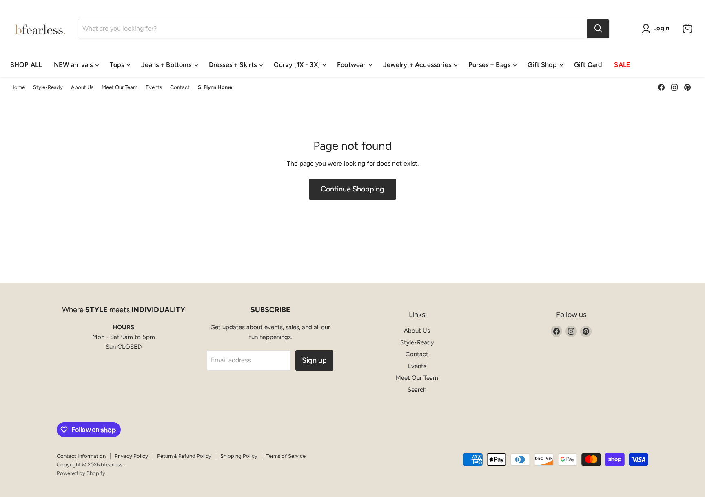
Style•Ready (48, 87)
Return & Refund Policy (184, 456)
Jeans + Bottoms (167, 65)
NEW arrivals (74, 65)
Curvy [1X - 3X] (297, 65)
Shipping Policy (238, 456)
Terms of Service (286, 456)
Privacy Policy (131, 456)
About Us (82, 87)
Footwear (352, 65)
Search (417, 389)
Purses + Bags (490, 65)
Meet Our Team (119, 87)
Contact (180, 87)
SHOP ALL (26, 65)
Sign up (314, 360)
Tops (118, 65)
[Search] (598, 28)
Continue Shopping (352, 188)
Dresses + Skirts (234, 65)
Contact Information (81, 456)
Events (154, 87)
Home (17, 87)
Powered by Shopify (81, 473)
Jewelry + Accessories (418, 65)
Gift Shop (543, 65)
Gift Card (588, 65)
